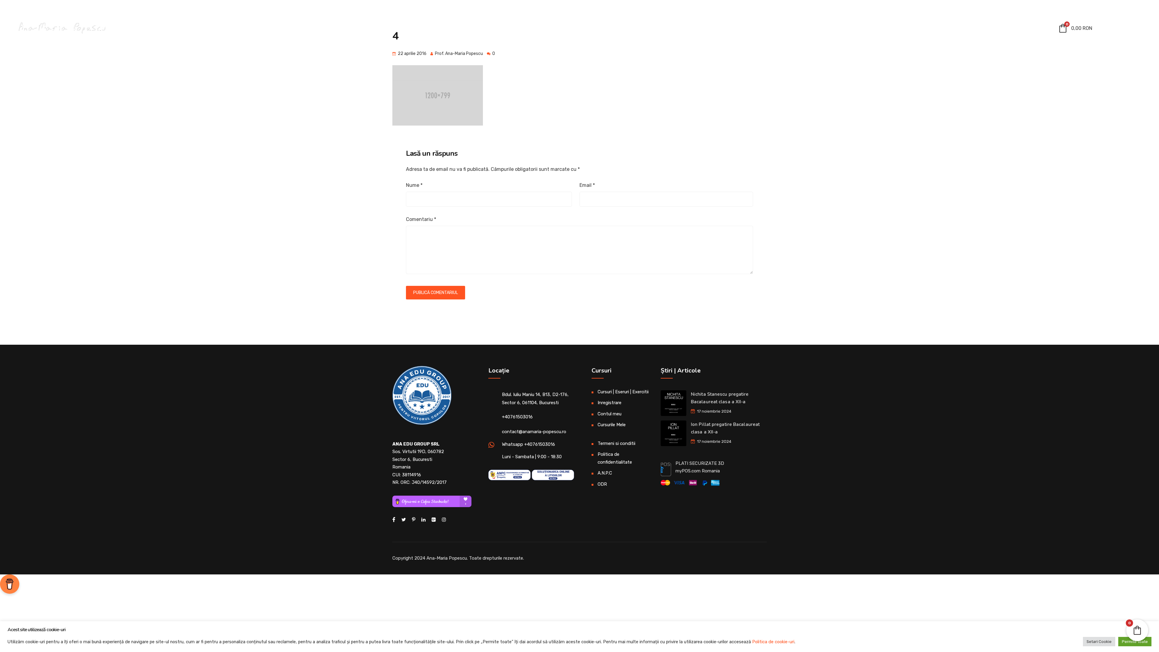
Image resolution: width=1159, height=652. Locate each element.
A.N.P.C (605, 473)
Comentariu (421, 219)
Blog (1003, 29)
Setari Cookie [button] (1099, 641)
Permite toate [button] (1135, 641)
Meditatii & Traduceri (824, 29)
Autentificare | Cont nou (1117, 8)
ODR (602, 484)
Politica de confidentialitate (615, 458)
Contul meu (966, 29)
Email (587, 185)
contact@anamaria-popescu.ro (51, 7)
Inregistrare (609, 402)
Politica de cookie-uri (773, 641)
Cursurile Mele (612, 424)
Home (780, 29)
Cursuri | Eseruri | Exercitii (903, 29)
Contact (1030, 29)
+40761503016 (517, 417)
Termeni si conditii (616, 443)
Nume (414, 185)
